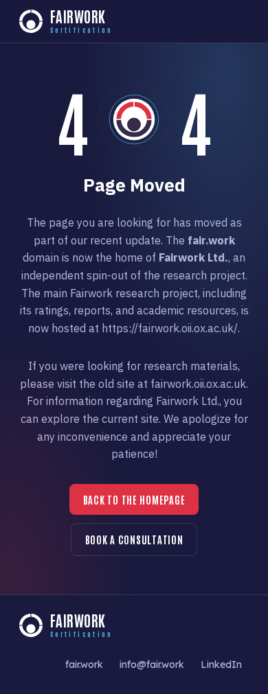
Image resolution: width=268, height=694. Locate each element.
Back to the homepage (134, 499)
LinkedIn (221, 664)
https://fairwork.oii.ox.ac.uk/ (170, 328)
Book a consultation (134, 539)
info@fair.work (152, 664)
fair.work (84, 664)
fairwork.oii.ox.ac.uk (198, 384)
